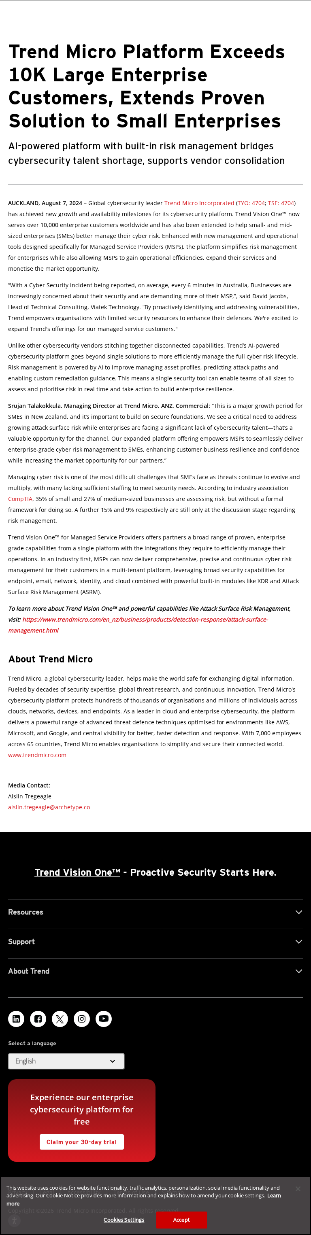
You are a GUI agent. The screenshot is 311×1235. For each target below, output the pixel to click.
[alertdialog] (155, 1205)
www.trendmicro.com (37, 755)
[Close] (298, 1189)
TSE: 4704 (280, 203)
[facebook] (38, 1019)
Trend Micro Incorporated (199, 203)
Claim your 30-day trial (78, 1139)
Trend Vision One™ (77, 872)
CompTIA (20, 499)
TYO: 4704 (251, 203)
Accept (181, 1219)
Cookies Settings (124, 1219)
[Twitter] (60, 1019)
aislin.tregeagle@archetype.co (49, 807)
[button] (66, 1061)
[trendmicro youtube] (104, 1019)
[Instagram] (82, 1019)
